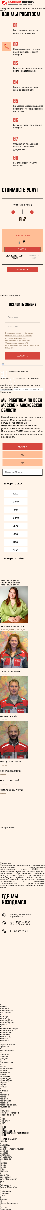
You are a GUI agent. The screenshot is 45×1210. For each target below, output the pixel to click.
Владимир (5, 1034)
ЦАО (15, 542)
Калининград (6, 1068)
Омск (2, 1119)
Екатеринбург (7, 1050)
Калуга (3, 1070)
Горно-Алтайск (7, 1044)
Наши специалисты (10, 582)
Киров (3, 1074)
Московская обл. (8, 1104)
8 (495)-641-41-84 (19, 931)
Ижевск (4, 1056)
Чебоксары (5, 1191)
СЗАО (15, 550)
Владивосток (6, 1030)
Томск (3, 1167)
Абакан (3, 1006)
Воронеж (4, 1040)
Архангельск (6, 1010)
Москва (22, 446)
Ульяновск (5, 1177)
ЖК (22, 463)
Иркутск (4, 1058)
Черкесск (5, 1193)
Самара (4, 1147)
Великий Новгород (9, 1028)
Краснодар (5, 1078)
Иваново (4, 1054)
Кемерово (5, 1072)
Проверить (5, 392)
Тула (2, 1169)
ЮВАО (15, 518)
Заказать (22, 356)
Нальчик (4, 1111)
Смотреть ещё (7, 827)
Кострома (5, 1076)
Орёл (2, 1123)
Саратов (4, 1153)
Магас (3, 1096)
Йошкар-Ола (6, 1062)
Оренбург (5, 1121)
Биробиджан (6, 1020)
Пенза (3, 1127)
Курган (3, 1082)
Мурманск (5, 1106)
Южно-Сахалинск (9, 1203)
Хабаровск (5, 1185)
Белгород (5, 1018)
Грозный (4, 1046)
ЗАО (16, 510)
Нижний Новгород (9, 1113)
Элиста (3, 1199)
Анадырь (4, 1008)
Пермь (3, 1129)
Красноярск (6, 1080)
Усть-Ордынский (8, 1179)
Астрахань (5, 1012)
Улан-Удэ (4, 1175)
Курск (3, 1084)
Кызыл (3, 1086)
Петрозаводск (7, 1131)
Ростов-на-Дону (8, 1139)
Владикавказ (6, 1032)
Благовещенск (7, 1022)
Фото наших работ (9, 584)
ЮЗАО (15, 501)
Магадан (4, 1094)
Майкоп (4, 1098)
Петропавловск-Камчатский (14, 1133)
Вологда (4, 1038)
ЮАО (15, 493)
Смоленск (5, 1155)
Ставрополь (6, 1157)
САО (15, 534)
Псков (3, 1135)
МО (22, 454)
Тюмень (4, 1171)
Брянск (3, 1024)
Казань (3, 1066)
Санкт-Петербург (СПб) (12, 1149)
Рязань (3, 1141)
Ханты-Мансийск (8, 1187)
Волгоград (5, 1036)
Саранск (4, 1151)
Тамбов (4, 1163)
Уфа (2, 1181)
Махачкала (5, 1100)
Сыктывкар (5, 1159)
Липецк (4, 1090)
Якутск (3, 1207)
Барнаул (4, 1016)
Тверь (3, 1165)
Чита (2, 1195)
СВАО (16, 526)
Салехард (5, 1145)
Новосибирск (7, 1115)
